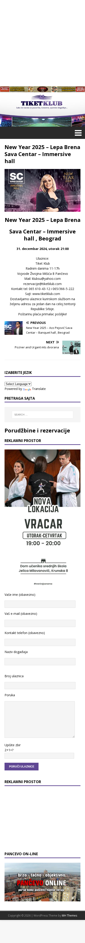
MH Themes (69, 915)
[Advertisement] (42, 42)
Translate (39, 389)
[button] (77, 132)
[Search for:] (42, 414)
